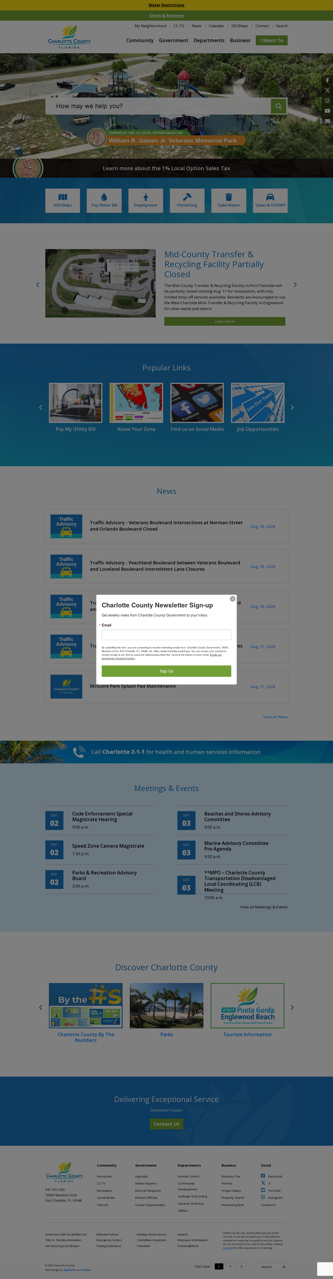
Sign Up (166, 671)
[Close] (232, 599)
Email (106, 625)
